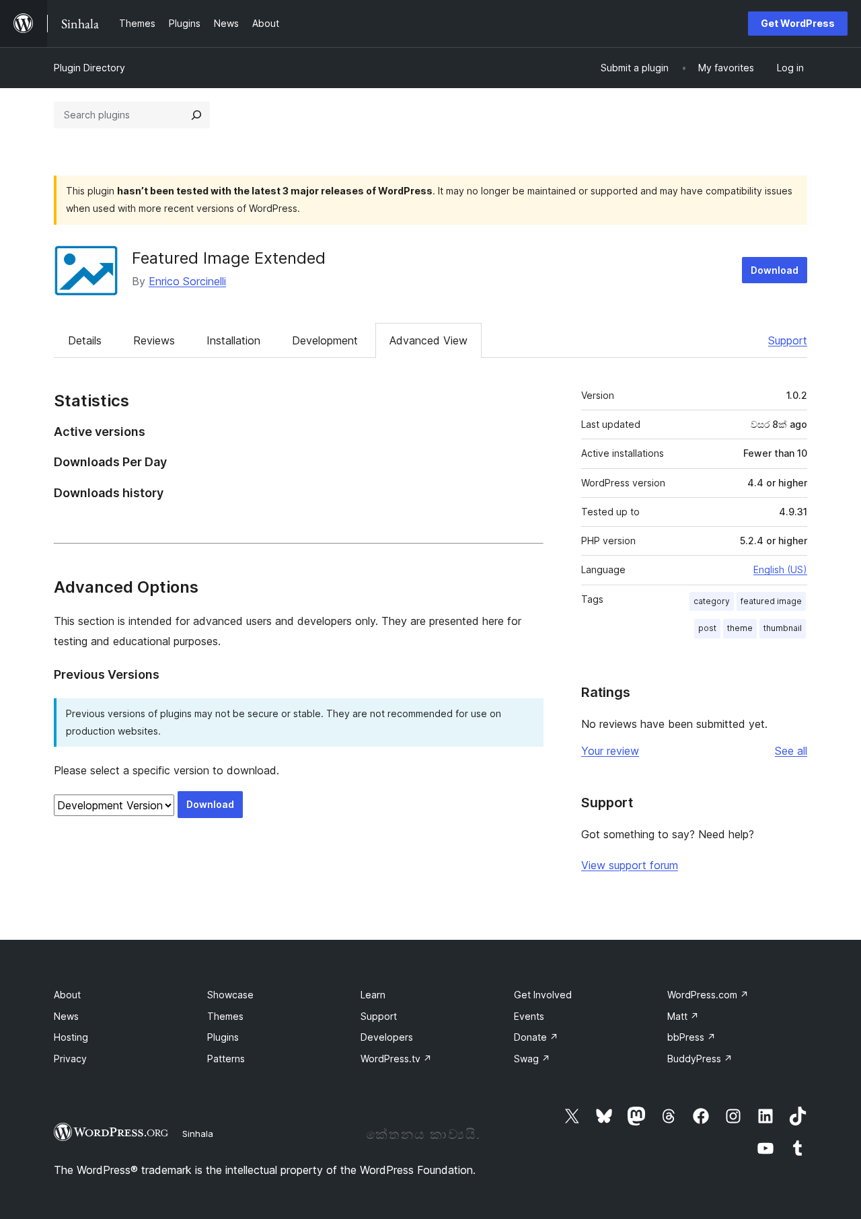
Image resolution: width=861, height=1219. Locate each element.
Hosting (71, 1037)
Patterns (226, 1058)
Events (529, 1016)
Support (787, 340)
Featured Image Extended (229, 258)
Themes (225, 1016)
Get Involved (543, 994)
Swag (532, 1058)
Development (325, 340)
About (67, 994)
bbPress (691, 1037)
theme (740, 628)
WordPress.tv (396, 1058)
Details (85, 340)
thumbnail (782, 628)
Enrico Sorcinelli (187, 281)
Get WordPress (798, 23)
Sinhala (197, 1133)
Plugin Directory (89, 67)
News (66, 1016)
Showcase (230, 994)
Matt (683, 1016)
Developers (387, 1037)
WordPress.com (708, 994)
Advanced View (428, 340)
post (707, 628)
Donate (536, 1037)
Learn (373, 994)
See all (791, 751)
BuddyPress (700, 1058)
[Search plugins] (196, 115)
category (712, 601)
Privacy (70, 1058)
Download (774, 270)
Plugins (223, 1037)
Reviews (154, 340)
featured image (771, 601)
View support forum (629, 865)
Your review (610, 751)
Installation (233, 340)
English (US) (780, 569)
